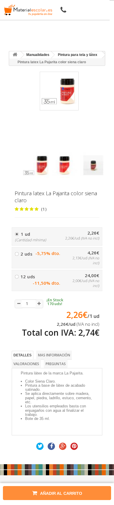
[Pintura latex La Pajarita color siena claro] (36, 165)
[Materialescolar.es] (27, 9)
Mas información (54, 355)
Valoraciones (26, 363)
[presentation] (25, 147)
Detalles (22, 355)
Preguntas (56, 363)
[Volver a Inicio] (14, 55)
